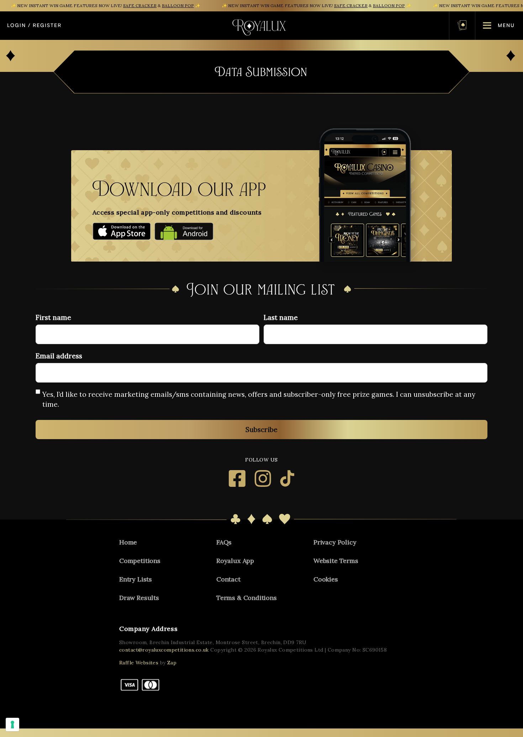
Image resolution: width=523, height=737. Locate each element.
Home (128, 542)
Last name (281, 317)
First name (53, 317)
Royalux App (235, 561)
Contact (228, 579)
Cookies (325, 579)
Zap (171, 662)
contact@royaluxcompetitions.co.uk (164, 650)
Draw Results (139, 598)
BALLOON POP (178, 5)
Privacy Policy (334, 542)
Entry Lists (135, 579)
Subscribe (261, 429)
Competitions (139, 561)
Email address (59, 356)
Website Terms (335, 561)
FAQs (224, 542)
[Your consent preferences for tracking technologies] (12, 724)
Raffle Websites (138, 662)
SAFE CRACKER (140, 5)
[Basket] (462, 25)
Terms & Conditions (246, 598)
